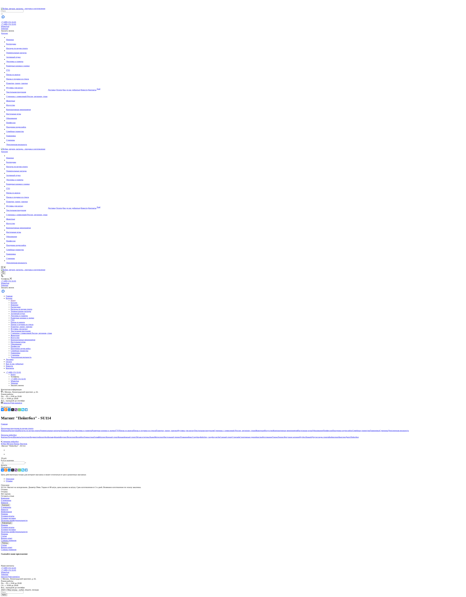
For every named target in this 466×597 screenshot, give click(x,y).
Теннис (281, 437)
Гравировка (374, 431)
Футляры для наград (185, 431)
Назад (13, 300)
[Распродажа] (26, 42)
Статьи (4, 536)
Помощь (4, 514)
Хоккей (309, 437)
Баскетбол (43, 437)
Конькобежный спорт (127, 437)
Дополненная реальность (398, 431)
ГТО (117, 431)
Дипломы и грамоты (83, 431)
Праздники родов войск (342, 431)
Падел (10, 437)
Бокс (190, 437)
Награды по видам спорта (29, 431)
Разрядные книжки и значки (103, 431)
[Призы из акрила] (26, 72)
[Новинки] (26, 37)
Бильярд (51, 437)
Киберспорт (334, 437)
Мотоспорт (159, 437)
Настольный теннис (172, 437)
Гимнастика (89, 437)
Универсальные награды (50, 431)
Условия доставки (8, 518)
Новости (4, 503)
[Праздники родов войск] (26, 125)
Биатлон (342, 437)
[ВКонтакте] (2, 409)
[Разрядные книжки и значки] (26, 64)
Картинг (4, 437)
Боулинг (63, 437)
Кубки (4, 444)
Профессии (327, 431)
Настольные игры (304, 431)
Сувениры (383, 431)
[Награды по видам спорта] (26, 46)
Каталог (14, 303)
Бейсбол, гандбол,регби (210, 437)
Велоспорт (71, 437)
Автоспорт (25, 437)
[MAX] (3, 18)
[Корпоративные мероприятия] (26, 107)
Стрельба (236, 437)
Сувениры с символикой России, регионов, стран (234, 431)
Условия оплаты (7, 516)
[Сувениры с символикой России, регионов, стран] (26, 94)
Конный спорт (112, 437)
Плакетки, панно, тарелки (166, 431)
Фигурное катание (291, 437)
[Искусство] (26, 103)
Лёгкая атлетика (142, 437)
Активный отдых (67, 431)
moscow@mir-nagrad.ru (12, 403)
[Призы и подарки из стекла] (26, 77)
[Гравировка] (26, 134)
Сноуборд (196, 437)
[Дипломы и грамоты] (26, 59)
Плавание (184, 437)
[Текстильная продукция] (26, 90)
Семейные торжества (361, 431)
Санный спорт (226, 437)
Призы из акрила (126, 431)
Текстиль (23, 444)
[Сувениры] (26, 138)
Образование (317, 431)
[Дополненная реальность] (26, 142)
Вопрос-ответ (6, 538)
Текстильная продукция (204, 431)
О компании (6, 500)
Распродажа (13, 431)
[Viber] (16, 409)
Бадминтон (34, 437)
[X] (12, 409)
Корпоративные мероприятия (285, 431)
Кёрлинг (102, 437)
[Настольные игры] (26, 112)
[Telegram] (26, 409)
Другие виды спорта (320, 437)
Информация (6, 512)
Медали (10, 444)
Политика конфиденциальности (14, 520)
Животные (259, 431)
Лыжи (151, 437)
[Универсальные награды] (26, 51)
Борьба (57, 437)
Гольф (96, 437)
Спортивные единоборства (251, 437)
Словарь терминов (8, 540)
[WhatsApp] (19, 409)
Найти (4, 595)
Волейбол (80, 437)
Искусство (268, 431)
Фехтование (267, 437)
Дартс (348, 437)
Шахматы (17, 437)
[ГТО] (26, 68)
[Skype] (22, 409)
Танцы (275, 437)
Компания (5, 498)
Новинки (5, 431)
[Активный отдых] (26, 55)
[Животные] (26, 99)
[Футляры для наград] (26, 86)
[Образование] (26, 116)
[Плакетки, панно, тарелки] (26, 81)
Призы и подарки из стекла (144, 431)
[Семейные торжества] (26, 129)
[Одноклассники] (5, 409)
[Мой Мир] (9, 409)
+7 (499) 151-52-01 (8, 22)
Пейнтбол (354, 437)
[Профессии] (26, 120)
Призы (17, 444)
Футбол (302, 437)
